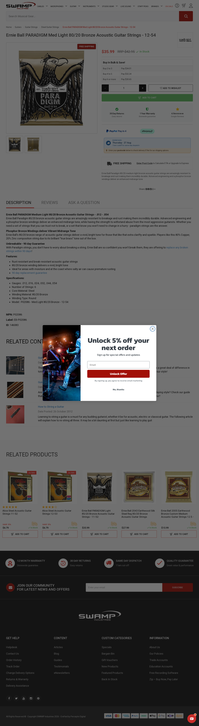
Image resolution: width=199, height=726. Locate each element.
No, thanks (118, 389)
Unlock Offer (118, 374)
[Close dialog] (152, 328)
